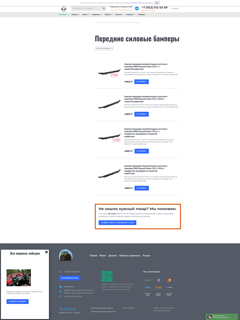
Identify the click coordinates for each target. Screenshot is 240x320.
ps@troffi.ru (69, 287)
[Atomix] (72, 309)
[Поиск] (103, 8)
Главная (97, 22)
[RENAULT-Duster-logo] (63, 8)
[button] (68, 14)
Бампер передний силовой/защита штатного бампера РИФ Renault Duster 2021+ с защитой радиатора (145, 66)
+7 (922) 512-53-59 (72, 272)
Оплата (103, 255)
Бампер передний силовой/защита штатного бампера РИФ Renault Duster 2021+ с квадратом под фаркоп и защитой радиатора (145, 133)
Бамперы (116, 22)
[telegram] (137, 8)
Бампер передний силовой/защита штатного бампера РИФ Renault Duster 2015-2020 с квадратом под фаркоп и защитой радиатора (145, 170)
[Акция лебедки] (25, 277)
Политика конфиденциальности (103, 311)
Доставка (112, 255)
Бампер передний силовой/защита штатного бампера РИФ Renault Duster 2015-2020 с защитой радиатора (145, 99)
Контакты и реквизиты (130, 255)
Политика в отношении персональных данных (138, 3)
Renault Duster (106, 22)
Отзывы (146, 255)
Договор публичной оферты (102, 308)
